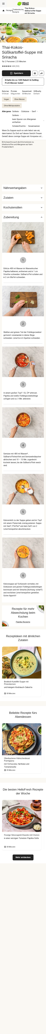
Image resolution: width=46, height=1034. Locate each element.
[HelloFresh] (23, 3)
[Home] (3, 10)
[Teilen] (41, 73)
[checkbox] (3, 66)
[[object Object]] (34, 73)
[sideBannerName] (23, 166)
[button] (23, 198)
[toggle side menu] (3, 3)
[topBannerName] (23, 19)
